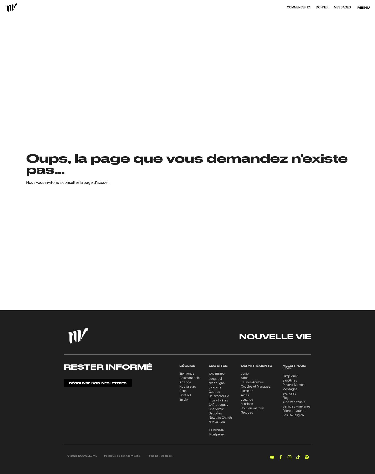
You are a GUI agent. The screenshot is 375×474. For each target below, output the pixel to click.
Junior (245, 373)
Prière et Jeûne (293, 410)
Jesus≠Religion (293, 415)
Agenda (185, 382)
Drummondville (219, 396)
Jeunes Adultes (252, 382)
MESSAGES (342, 7)
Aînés (245, 395)
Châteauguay (218, 404)
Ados (244, 377)
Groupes (247, 412)
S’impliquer (290, 376)
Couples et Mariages (255, 386)
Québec (214, 391)
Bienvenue (186, 373)
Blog (286, 397)
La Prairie (215, 387)
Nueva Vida (217, 422)
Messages (290, 389)
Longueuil (215, 378)
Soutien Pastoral (252, 408)
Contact (185, 395)
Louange (247, 399)
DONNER (322, 7)
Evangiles (289, 393)
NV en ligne (217, 383)
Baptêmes (290, 380)
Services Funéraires (296, 406)
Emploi (183, 399)
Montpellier (217, 434)
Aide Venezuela (294, 402)
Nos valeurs (187, 386)
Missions (247, 403)
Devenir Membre (294, 384)
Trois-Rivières (218, 400)
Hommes (247, 390)
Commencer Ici (189, 377)
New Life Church (220, 417)
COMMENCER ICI (299, 7)
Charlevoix (216, 409)
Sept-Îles (215, 413)
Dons (182, 390)
